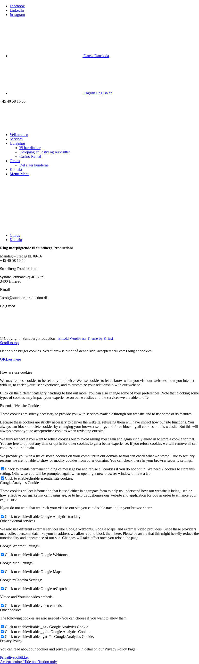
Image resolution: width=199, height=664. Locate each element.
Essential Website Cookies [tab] (20, 406)
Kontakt (16, 240)
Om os (15, 235)
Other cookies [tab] (10, 610)
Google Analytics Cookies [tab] (20, 483)
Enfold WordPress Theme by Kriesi (85, 338)
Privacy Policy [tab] (11, 641)
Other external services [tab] (17, 521)
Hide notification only (40, 662)
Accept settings (11, 662)
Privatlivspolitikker (14, 657)
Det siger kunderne (34, 165)
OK (3, 359)
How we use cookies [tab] (16, 372)
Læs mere (13, 359)
